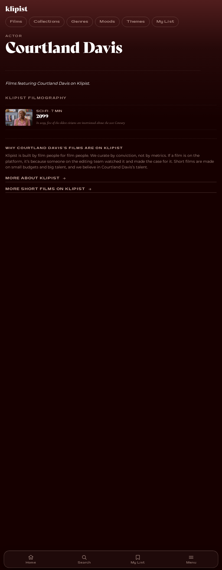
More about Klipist (32, 178)
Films (16, 21)
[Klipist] (17, 9)
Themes (135, 21)
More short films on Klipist (45, 189)
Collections (47, 21)
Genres (79, 21)
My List (165, 21)
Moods (107, 21)
